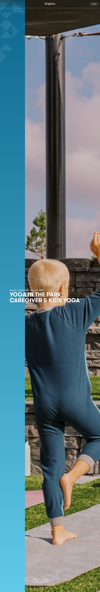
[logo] (50, 4)
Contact (94, 4)
